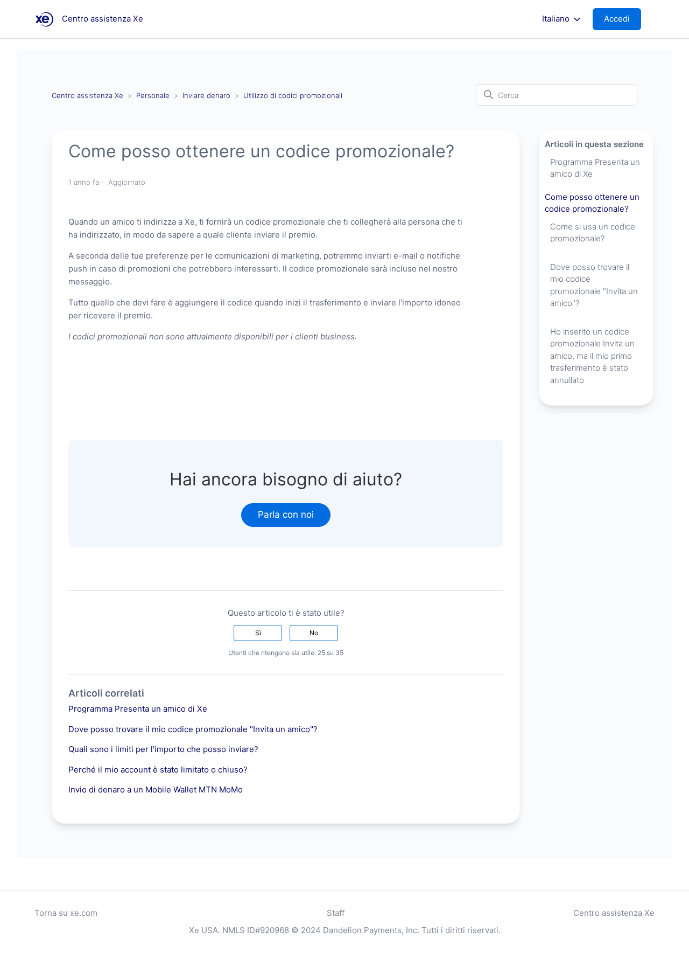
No (314, 633)
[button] (622, 19)
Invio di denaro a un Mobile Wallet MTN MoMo (155, 789)
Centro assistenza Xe (87, 95)
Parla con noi (286, 514)
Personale (153, 95)
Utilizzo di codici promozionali (292, 95)
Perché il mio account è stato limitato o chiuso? (158, 769)
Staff (335, 913)
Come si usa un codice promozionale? (592, 232)
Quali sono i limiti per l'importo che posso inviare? (163, 749)
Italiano (557, 19)
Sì (258, 633)
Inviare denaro (206, 95)
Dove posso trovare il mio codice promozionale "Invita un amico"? (193, 729)
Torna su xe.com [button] (65, 913)
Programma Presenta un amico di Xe (137, 709)
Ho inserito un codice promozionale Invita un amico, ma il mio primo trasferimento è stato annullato (592, 355)
